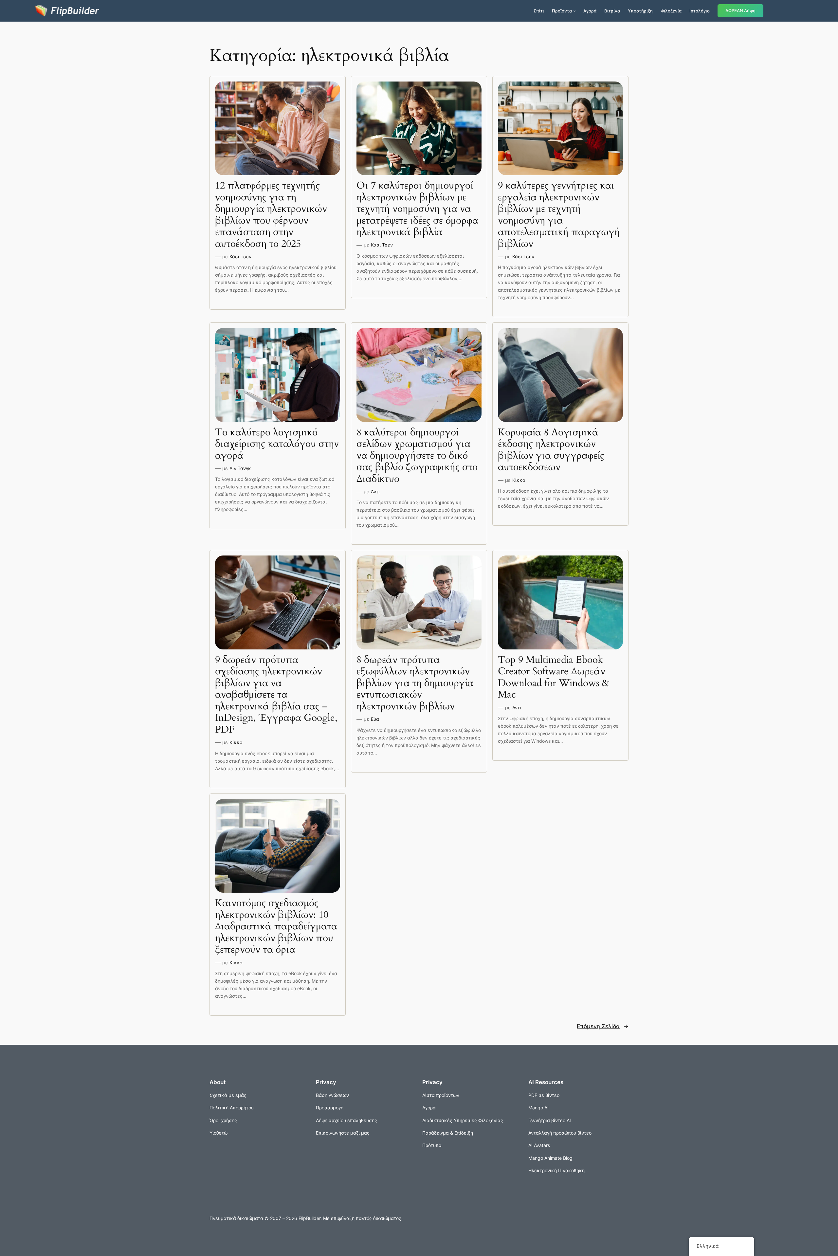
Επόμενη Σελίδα (602, 1026)
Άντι (375, 491)
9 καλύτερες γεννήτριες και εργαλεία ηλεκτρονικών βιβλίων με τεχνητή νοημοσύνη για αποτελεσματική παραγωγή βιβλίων (559, 215)
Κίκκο (518, 480)
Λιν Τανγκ (240, 468)
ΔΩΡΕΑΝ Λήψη (740, 10)
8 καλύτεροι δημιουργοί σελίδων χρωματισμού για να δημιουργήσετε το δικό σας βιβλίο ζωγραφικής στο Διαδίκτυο (417, 456)
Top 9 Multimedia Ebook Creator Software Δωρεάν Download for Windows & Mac (553, 677)
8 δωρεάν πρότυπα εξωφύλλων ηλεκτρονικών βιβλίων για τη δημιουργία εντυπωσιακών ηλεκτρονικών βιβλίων (414, 683)
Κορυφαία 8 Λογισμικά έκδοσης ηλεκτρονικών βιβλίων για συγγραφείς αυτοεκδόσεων (551, 450)
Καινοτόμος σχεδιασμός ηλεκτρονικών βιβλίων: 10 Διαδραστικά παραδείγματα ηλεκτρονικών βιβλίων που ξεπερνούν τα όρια (276, 927)
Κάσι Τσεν (240, 256)
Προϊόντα (562, 10)
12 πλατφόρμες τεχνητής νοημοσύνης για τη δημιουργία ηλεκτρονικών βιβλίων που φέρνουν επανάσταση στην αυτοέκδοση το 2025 (271, 215)
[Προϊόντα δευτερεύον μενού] (574, 10)
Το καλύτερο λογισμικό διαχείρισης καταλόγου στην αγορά (277, 444)
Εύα (375, 719)
